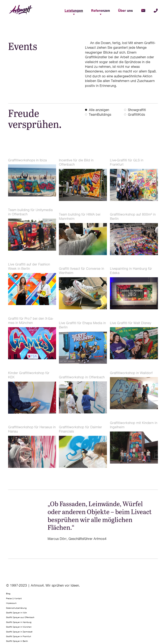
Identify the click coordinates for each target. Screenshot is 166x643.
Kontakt (143, 10)
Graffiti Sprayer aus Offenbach (20, 617)
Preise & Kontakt (14, 598)
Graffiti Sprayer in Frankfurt (18, 636)
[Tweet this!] (158, 587)
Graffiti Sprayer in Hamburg (18, 621)
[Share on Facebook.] (157, 587)
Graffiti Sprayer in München (19, 626)
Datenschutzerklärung (16, 607)
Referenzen (100, 10)
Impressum (11, 603)
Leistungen (74, 10)
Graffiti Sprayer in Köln (16, 612)
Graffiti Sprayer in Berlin (17, 641)
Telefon (155, 10)
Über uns (125, 10)
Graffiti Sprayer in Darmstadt (19, 631)
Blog (8, 593)
